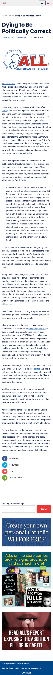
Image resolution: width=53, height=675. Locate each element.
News (11, 16)
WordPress (24, 663)
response (34, 130)
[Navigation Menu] (42, 3)
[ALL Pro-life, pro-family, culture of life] (4, 3)
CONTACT (26, 673)
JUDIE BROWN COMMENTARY (15, 37)
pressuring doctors (37, 328)
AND (23, 180)
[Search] (48, 3)
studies (37, 291)
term (4, 284)
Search (44, 509)
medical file (34, 369)
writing (5, 110)
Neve (4, 663)
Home (4, 16)
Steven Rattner (8, 83)
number (19, 396)
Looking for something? (13, 503)
